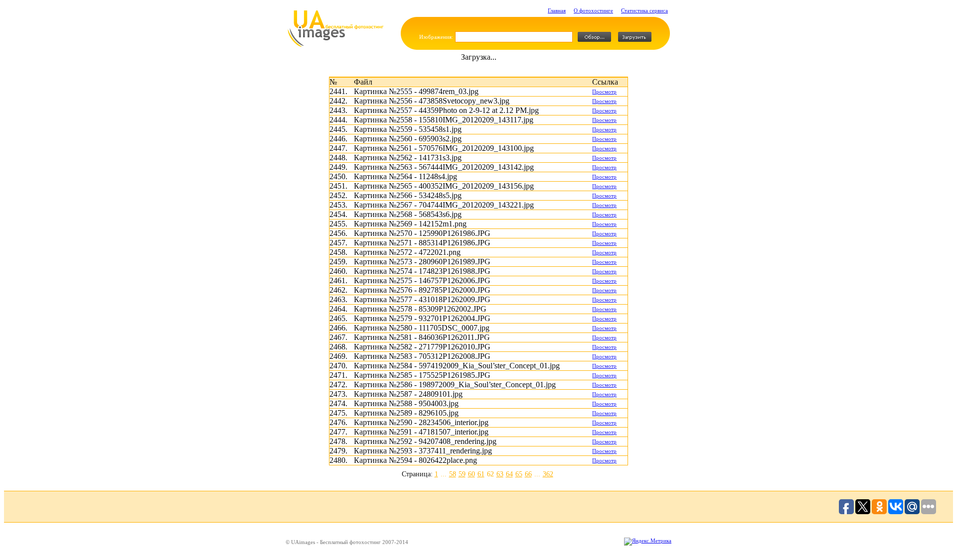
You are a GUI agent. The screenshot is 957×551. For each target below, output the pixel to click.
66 (528, 474)
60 (471, 474)
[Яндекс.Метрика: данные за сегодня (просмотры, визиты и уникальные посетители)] (647, 542)
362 (548, 474)
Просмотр (604, 92)
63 (499, 474)
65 (518, 474)
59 (462, 474)
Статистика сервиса (644, 10)
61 (481, 474)
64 (509, 474)
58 (452, 474)
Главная (557, 10)
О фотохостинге (593, 10)
